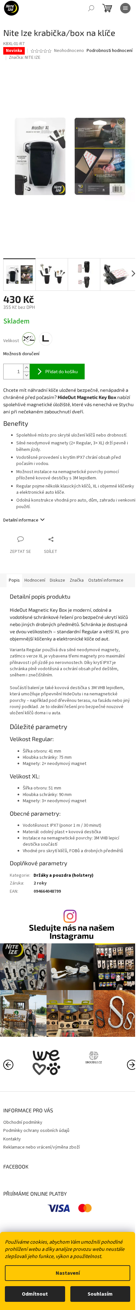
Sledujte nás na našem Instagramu (69, 939)
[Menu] (125, 8)
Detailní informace (20, 520)
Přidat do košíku (61, 371)
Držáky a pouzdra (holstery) (63, 882)
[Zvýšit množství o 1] (26, 367)
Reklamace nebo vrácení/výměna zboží (41, 1151)
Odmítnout (35, 1294)
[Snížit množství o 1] (26, 375)
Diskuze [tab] (57, 580)
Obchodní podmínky (22, 1126)
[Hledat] (91, 8)
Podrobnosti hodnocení (88, 58)
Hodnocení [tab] (34, 580)
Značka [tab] (77, 580)
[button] (127, 1068)
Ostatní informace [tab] (105, 580)
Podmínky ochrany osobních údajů (36, 1134)
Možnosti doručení (21, 354)
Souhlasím (100, 1294)
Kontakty (12, 1142)
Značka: (24, 63)
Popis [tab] (14, 580)
